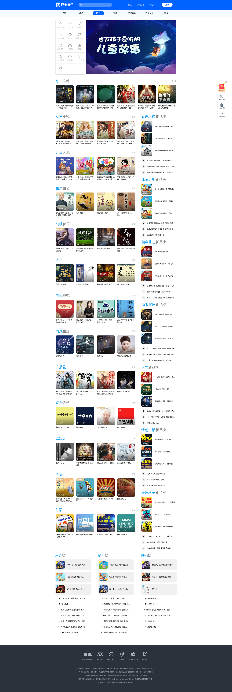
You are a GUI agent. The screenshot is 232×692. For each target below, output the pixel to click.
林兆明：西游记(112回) (105, 499)
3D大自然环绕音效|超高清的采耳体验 (159, 348)
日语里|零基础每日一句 (85, 534)
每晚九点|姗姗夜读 (124, 356)
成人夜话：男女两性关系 (154, 474)
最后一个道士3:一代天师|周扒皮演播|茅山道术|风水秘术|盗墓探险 (165, 151)
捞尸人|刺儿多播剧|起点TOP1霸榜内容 (64, 107)
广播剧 (70, 49)
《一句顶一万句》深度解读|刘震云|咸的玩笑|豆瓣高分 (158, 417)
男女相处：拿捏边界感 (153, 480)
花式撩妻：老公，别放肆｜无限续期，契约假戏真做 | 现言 (125, 142)
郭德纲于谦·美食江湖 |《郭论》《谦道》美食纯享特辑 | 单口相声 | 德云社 (157, 286)
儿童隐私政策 (118, 668)
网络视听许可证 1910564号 (108, 672)
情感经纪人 (121, 499)
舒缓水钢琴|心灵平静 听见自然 (64, 250)
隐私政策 (109, 668)
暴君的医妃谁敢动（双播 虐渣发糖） (105, 142)
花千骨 (154, 589)
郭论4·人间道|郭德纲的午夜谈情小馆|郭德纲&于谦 (158, 298)
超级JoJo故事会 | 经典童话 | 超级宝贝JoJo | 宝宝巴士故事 (64, 178)
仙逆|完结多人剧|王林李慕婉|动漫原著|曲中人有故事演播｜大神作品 (85, 107)
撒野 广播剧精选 (123, 392)
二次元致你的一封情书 (105, 463)
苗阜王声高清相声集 (162, 252)
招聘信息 (137, 668)
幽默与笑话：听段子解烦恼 (155, 542)
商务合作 (149, 13)
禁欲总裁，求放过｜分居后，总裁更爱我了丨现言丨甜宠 (84, 142)
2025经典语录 (102, 427)
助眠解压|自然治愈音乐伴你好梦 (85, 250)
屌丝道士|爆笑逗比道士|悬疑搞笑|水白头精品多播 (76, 589)
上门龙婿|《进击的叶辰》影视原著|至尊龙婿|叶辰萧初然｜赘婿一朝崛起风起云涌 (64, 142)
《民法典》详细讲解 (162, 389)
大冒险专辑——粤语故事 (84, 500)
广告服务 (95, 668)
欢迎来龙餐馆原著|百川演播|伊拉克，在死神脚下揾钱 (158, 161)
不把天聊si (121, 427)
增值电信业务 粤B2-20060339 (128, 672)
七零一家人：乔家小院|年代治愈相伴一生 (126, 107)
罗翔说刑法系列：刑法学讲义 (165, 401)
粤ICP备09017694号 (146, 672)
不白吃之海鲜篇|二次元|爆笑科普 (76, 577)
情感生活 (60, 38)
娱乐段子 (60, 49)
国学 (79, 49)
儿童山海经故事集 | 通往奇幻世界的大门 (158, 411)
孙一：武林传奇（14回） (125, 214)
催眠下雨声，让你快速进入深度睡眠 (166, 107)
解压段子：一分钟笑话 (162, 514)
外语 (60, 71)
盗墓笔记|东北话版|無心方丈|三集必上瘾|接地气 (164, 139)
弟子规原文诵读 (123, 284)
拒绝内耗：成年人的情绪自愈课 (165, 464)
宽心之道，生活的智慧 (162, 452)
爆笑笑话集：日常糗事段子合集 (157, 548)
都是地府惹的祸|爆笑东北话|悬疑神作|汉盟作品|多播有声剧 (158, 172)
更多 (133, 117)
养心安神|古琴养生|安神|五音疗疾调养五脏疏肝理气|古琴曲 (165, 339)
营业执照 (144, 675)
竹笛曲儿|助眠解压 (104, 249)
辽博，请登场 (61, 284)
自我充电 (60, 60)
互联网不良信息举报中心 (86, 679)
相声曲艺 (79, 27)
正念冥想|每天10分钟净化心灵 (126, 250)
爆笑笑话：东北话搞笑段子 (164, 526)
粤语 (70, 38)
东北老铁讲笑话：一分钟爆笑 (165, 502)
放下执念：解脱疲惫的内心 (155, 486)
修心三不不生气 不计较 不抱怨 (126, 321)
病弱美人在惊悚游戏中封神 (162, 565)
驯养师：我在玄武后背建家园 (162, 577)
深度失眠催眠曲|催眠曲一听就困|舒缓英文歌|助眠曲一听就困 (158, 360)
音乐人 (130, 5)
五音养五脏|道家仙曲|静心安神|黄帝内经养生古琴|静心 (164, 327)
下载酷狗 (132, 13)
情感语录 (100, 356)
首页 (64, 13)
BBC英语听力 (122, 534)
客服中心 (145, 668)
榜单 (81, 13)
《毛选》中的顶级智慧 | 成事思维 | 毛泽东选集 (165, 377)
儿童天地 (70, 27)
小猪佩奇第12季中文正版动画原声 (165, 201)
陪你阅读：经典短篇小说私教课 (84, 321)
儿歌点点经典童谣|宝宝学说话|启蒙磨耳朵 (85, 178)
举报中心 (152, 668)
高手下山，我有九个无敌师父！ (76, 565)
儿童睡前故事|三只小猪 (153, 235)
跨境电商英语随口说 (104, 534)
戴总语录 (79, 356)
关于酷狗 (80, 668)
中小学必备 (80, 60)
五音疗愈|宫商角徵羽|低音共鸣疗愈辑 (164, 314)
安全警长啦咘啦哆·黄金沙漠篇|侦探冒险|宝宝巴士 (158, 223)
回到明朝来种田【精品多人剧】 (84, 393)
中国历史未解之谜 (103, 284)
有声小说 (60, 27)
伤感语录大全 (61, 463)
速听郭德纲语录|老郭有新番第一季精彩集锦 (64, 214)
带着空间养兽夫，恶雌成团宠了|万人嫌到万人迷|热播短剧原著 (158, 166)
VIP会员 (151, 5)
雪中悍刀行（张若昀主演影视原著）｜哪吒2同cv (64, 393)
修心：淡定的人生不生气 (163, 439)
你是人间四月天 (151, 423)
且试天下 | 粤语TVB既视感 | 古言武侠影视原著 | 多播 (64, 500)
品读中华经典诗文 (83, 284)
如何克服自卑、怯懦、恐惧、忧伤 (105, 321)
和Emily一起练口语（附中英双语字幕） (64, 536)
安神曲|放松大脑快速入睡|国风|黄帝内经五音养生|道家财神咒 (158, 354)
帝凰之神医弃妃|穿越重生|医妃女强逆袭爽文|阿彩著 (106, 393)
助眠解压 (79, 38)
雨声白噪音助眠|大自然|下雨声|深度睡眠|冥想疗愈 (106, 107)
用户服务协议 (128, 668)
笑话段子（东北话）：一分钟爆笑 (157, 536)
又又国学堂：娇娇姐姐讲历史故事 (125, 178)
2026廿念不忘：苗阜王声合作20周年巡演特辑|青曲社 (165, 276)
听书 (98, 13)
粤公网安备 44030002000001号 (95, 675)
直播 (115, 13)
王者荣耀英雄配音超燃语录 (84, 464)
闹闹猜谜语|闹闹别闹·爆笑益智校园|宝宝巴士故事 (106, 178)
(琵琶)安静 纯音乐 (124, 463)
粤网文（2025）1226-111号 (88, 672)
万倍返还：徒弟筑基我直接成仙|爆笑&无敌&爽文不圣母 (147, 107)
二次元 (70, 60)
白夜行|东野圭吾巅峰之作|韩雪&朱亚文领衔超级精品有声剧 (164, 127)
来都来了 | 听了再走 (63, 427)
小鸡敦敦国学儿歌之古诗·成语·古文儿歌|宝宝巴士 (164, 213)
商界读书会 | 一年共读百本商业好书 (64, 321)
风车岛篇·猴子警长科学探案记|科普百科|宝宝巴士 (158, 229)
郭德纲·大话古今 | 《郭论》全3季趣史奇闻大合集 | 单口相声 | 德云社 (165, 264)
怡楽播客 (79, 427)
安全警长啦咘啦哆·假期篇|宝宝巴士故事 (164, 189)
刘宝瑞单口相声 (103, 213)
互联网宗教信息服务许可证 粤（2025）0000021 (123, 675)
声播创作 (140, 5)
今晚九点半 (60, 356)
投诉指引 (102, 668)
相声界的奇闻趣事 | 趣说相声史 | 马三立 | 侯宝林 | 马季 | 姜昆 (158, 292)
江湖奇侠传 (80, 213)
